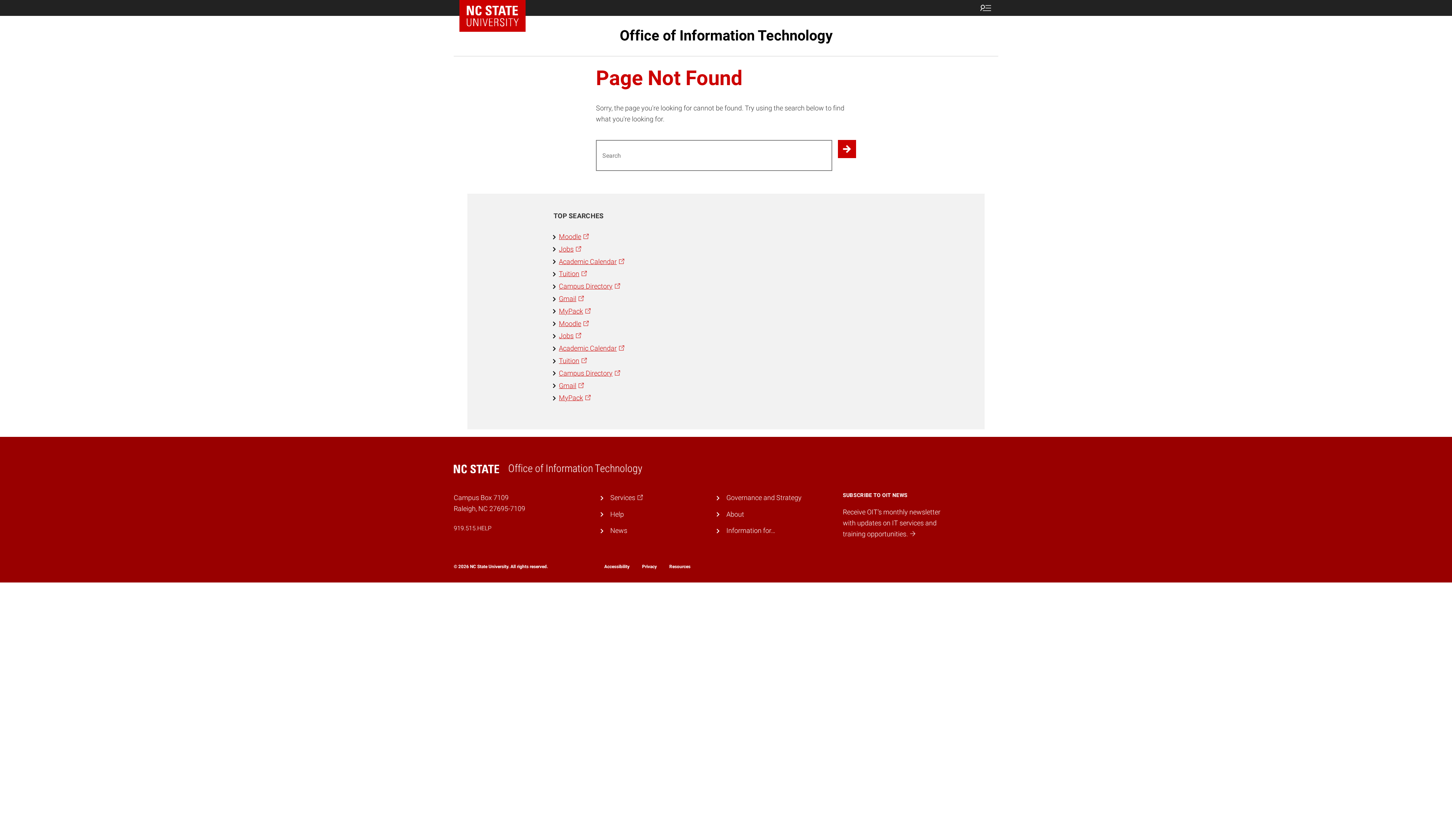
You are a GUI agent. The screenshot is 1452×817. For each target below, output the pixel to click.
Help (617, 514)
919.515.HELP (473, 528)
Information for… (751, 530)
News (618, 530)
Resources (679, 566)
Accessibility (617, 566)
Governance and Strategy (764, 498)
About (735, 514)
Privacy (649, 566)
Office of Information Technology (726, 35)
